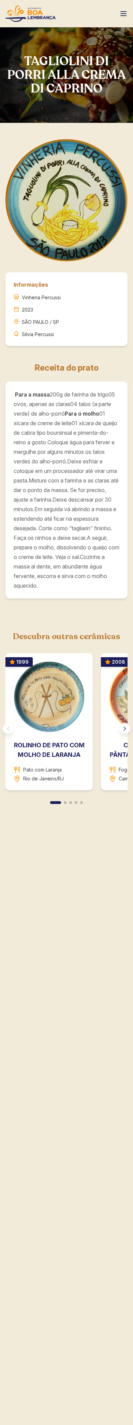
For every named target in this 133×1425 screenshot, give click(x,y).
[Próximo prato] (124, 728)
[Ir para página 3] (70, 802)
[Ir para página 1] (55, 802)
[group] (66, 724)
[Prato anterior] (8, 728)
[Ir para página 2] (65, 802)
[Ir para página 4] (76, 802)
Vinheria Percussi (41, 297)
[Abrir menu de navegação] (123, 14)
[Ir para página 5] (81, 802)
